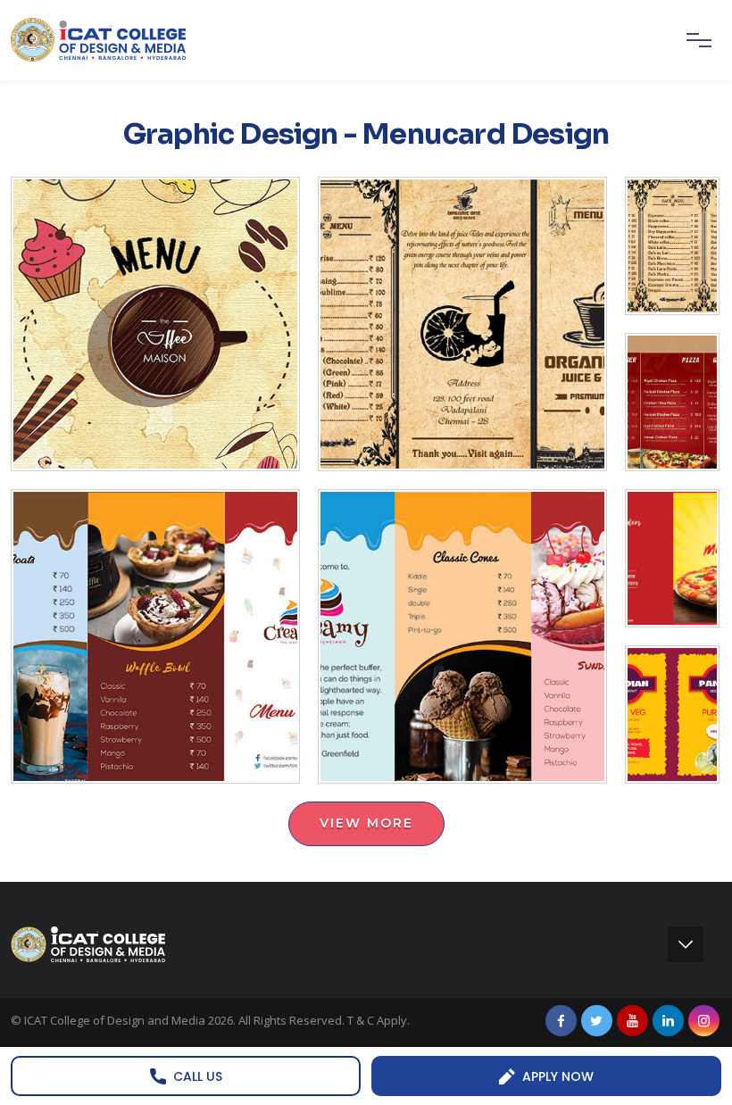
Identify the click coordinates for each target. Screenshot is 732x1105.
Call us (197, 1076)
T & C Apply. (378, 1020)
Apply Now (558, 1076)
